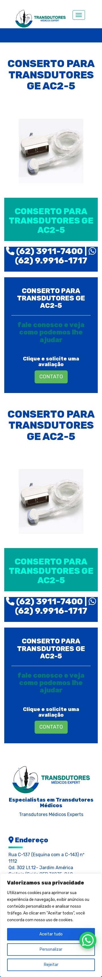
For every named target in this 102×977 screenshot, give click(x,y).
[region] (51, 925)
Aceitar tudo (51, 934)
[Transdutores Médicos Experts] (51, 779)
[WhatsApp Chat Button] (87, 940)
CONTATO (51, 376)
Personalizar (51, 949)
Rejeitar (51, 964)
